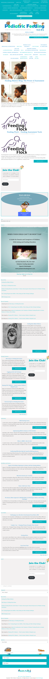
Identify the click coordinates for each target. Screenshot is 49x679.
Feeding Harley (24, 535)
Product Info (27, 10)
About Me (18, 2)
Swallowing (43, 10)
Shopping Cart (28, 676)
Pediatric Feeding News (24, 26)
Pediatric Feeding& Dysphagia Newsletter (32, 5)
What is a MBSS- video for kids (24, 441)
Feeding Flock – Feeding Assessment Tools (24, 132)
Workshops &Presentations (23, 13)
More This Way (23, 414)
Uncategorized (14, 13)
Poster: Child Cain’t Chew (24, 485)
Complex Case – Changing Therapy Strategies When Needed (24, 525)
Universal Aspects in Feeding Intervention (14, 401)
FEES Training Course (6, 296)
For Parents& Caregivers (44, 2)
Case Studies (35, 2)
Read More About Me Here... (39, 37)
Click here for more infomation (24, 214)
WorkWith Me (31, 13)
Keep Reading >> (41, 108)
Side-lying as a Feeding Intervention (9, 285)
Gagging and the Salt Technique (14, 372)
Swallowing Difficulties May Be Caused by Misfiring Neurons (24, 451)
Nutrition (5, 10)
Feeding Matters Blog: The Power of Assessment (24, 81)
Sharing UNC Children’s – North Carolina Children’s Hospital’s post (22, 315)
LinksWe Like (37, 13)
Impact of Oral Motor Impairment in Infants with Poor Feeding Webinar (24, 465)
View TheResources (16, 5)
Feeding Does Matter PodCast (7, 282)
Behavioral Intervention (7, 2)
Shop (24, 676)
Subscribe (5, 183)
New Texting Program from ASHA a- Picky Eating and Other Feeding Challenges (18, 293)
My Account (20, 676)
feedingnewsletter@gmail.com (34, 35)
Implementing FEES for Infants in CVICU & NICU (24, 430)
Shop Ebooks (43, 5)
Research (35, 10)
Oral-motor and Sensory (16, 10)
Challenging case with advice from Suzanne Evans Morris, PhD (24, 515)
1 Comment (32, 82)
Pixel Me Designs (39, 677)
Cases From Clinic (24, 545)
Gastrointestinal (6, 5)
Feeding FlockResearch (26, 2)
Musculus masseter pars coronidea (24, 475)
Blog (22, 5)
